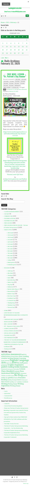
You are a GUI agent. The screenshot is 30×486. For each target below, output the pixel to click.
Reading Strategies (12, 379)
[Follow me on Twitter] (2, 16)
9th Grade (11, 85)
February (13, 22)
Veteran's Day (11, 307)
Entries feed (7, 393)
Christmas (10, 275)
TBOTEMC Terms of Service (11, 423)
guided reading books (10, 367)
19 (15, 50)
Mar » (7, 58)
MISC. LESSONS (7, 87)
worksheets (25, 381)
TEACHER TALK (8, 335)
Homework (4, 369)
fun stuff (20, 363)
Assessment (15, 354)
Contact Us (6, 403)
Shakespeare (25, 379)
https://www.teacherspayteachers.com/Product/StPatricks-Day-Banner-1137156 (15, 133)
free (4, 89)
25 (11, 53)
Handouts (24, 367)
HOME (6, 310)
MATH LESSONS (8, 321)
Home (3, 22)
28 (22, 53)
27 (19, 53)
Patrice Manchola (22, 89)
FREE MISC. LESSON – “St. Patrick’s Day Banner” (14, 75)
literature (15, 373)
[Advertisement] (15, 458)
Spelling (12, 381)
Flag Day (10, 284)
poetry (11, 378)
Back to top (25, 483)
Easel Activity (5, 360)
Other (6, 377)
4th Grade (6, 83)
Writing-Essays (12, 384)
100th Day (10, 271)
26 (15, 53)
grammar (4, 365)
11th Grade (23, 79)
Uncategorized (8, 349)
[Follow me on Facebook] (4, 16)
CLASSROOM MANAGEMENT (11, 211)
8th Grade (6, 85)
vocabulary (19, 381)
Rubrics (19, 379)
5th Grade (11, 83)
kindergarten (10, 369)
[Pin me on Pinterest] (6, 16)
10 (7, 46)
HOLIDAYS (7, 268)
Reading (4, 380)
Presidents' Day (11, 298)
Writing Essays (15, 386)
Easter (9, 277)
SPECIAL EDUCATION (9, 333)
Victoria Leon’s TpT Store (15, 174)
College (9, 260)
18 (11, 50)
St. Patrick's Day (15, 87)
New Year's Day (11, 296)
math (7, 375)
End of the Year (11, 280)
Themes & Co (24, 481)
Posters (16, 377)
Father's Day (11, 282)
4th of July (10, 273)
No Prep (18, 375)
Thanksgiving (11, 302)
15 (26, 46)
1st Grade (12, 81)
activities (5, 354)
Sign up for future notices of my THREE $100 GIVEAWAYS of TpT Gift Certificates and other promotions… (15, 419)
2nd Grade (17, 81)
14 (22, 46)
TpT (15, 381)
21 (22, 50)
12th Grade (6, 81)
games (25, 363)
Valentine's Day (11, 305)
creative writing (7, 358)
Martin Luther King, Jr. (13, 289)
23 (3, 53)
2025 (7, 22)
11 (11, 46)
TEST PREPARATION (9, 337)
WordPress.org (8, 398)
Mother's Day (11, 293)
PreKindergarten (12, 264)
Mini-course (11, 375)
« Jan (2, 58)
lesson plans (16, 369)
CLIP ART (6, 214)
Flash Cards (9, 363)
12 (15, 46)
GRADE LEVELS (8, 229)
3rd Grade (23, 81)
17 (7, 50)
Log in (5, 391)
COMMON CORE (8, 216)
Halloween (10, 287)
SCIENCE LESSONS (9, 328)
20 (19, 50)
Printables (22, 378)
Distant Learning (20, 358)
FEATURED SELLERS (9, 220)
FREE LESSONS (8, 223)
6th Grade (17, 83)
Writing (4, 384)
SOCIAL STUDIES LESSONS (11, 330)
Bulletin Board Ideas (12, 356)
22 (26, 50)
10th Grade (17, 79)
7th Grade (22, 83)
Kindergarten (17, 85)
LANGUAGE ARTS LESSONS (11, 319)
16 (3, 50)
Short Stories (5, 382)
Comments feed (8, 395)
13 (19, 46)
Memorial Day (11, 291)
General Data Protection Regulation (13, 406)
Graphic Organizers (16, 365)
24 (7, 53)
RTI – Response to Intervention (12, 326)
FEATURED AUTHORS (9, 218)
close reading (24, 356)
